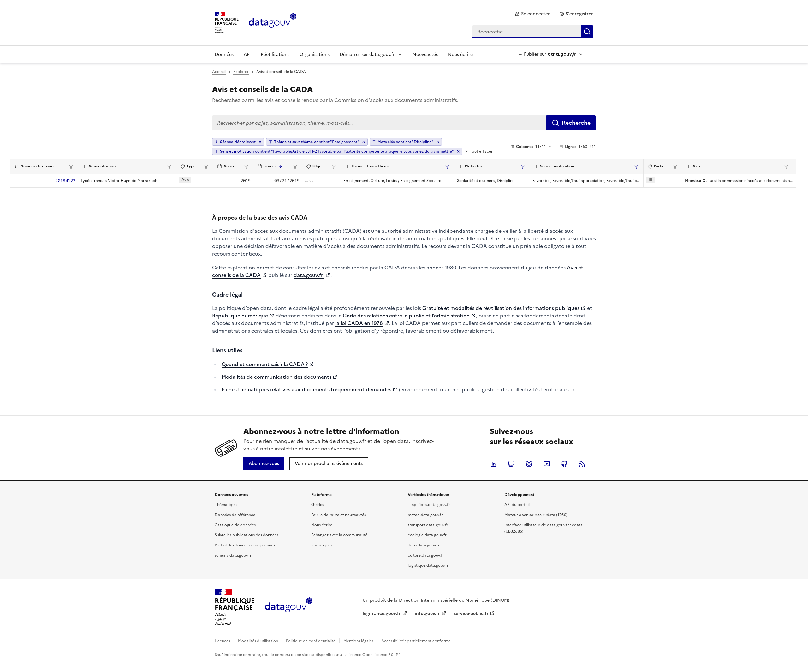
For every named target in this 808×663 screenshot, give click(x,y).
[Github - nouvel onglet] (564, 463)
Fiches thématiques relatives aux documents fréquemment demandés (306, 389)
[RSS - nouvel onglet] (582, 463)
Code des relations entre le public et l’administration (406, 315)
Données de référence (235, 515)
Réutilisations (275, 54)
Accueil (219, 72)
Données (224, 54)
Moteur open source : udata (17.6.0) (535, 515)
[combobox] (532, 31)
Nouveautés (425, 54)
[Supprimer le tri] (260, 142)
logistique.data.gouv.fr (428, 565)
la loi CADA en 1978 (359, 323)
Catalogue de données (235, 525)
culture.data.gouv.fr (426, 555)
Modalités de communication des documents (276, 377)
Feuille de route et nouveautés (338, 515)
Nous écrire (460, 54)
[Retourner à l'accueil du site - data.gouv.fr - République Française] (288, 607)
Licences (222, 641)
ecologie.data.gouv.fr (427, 535)
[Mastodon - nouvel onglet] (511, 463)
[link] (532, 14)
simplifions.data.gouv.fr (429, 505)
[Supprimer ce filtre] (363, 142)
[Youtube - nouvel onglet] (546, 463)
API (247, 54)
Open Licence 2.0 (378, 655)
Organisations (315, 54)
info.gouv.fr (427, 613)
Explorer (241, 72)
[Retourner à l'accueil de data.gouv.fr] (272, 22)
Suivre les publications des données (246, 535)
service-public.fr (471, 613)
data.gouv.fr (309, 275)
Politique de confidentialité (311, 641)
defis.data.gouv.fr (424, 545)
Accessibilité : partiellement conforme (416, 641)
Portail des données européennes (245, 545)
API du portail (517, 505)
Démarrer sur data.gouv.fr (367, 54)
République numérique (240, 315)
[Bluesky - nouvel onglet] (529, 463)
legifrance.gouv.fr (382, 613)
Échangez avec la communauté (339, 535)
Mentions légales (358, 641)
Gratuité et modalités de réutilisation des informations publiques (500, 308)
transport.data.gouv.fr (428, 525)
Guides (317, 505)
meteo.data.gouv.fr (425, 515)
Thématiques (226, 505)
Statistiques (321, 545)
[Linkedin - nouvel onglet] (493, 463)
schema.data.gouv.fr (233, 555)
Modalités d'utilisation (258, 641)
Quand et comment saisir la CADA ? (265, 364)
